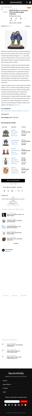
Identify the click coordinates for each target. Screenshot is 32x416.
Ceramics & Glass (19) (17, 111)
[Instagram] (15, 405)
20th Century (6, 295)
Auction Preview (6, 7)
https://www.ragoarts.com (13, 205)
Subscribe (27, 26)
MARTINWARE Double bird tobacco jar (15, 142)
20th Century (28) (5, 111)
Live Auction (13, 9)
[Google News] (5, 405)
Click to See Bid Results (13, 180)
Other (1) (26, 111)
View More (16, 243)
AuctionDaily (9, 249)
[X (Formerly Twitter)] (12, 405)
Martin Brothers (24, 295)
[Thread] (19, 405)
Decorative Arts (14, 295)
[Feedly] (25, 405)
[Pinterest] (22, 405)
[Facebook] (9, 405)
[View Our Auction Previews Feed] (29, 7)
